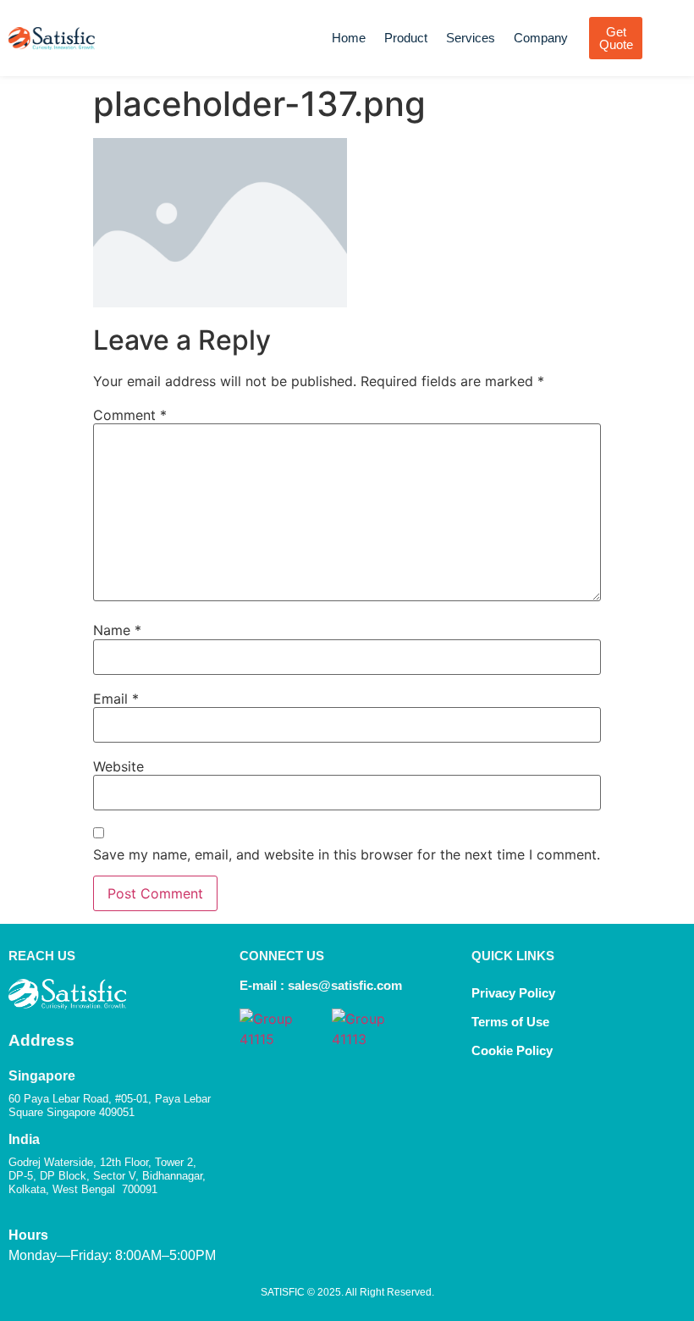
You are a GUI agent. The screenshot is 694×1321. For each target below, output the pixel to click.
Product (405, 37)
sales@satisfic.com (345, 985)
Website (118, 766)
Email (116, 698)
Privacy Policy (513, 993)
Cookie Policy (513, 1050)
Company (541, 37)
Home (349, 37)
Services (470, 37)
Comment (130, 415)
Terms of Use (510, 1021)
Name (117, 630)
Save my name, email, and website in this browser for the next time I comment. (346, 854)
